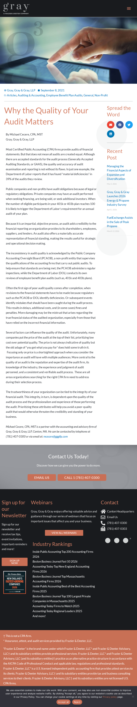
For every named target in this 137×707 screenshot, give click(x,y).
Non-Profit (101, 95)
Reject (77, 702)
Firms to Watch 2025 (56, 606)
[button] (110, 124)
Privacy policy (110, 697)
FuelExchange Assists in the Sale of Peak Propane (120, 222)
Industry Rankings (52, 544)
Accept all (63, 702)
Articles (12, 95)
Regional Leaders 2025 (57, 611)
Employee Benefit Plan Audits (64, 95)
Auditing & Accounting (31, 95)
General (88, 95)
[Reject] (132, 696)
